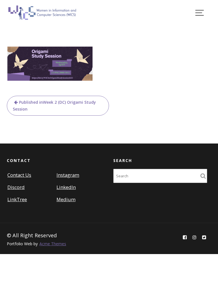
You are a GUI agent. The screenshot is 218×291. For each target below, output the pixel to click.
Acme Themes (52, 243)
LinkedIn (66, 187)
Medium (66, 199)
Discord (16, 187)
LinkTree (17, 199)
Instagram (67, 175)
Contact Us (19, 175)
